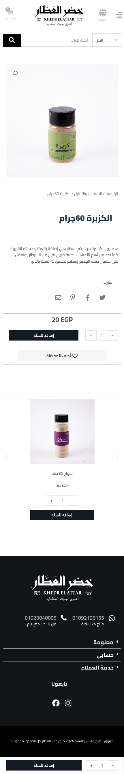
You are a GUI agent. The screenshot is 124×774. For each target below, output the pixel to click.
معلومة (103, 642)
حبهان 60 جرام (62, 473)
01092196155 (88, 617)
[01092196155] (111, 618)
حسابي (105, 655)
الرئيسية (112, 193)
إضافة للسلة (43, 335)
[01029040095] (64, 617)
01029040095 (41, 617)
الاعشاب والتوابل (88, 193)
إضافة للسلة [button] (62, 515)
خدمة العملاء (97, 667)
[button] (15, 73)
